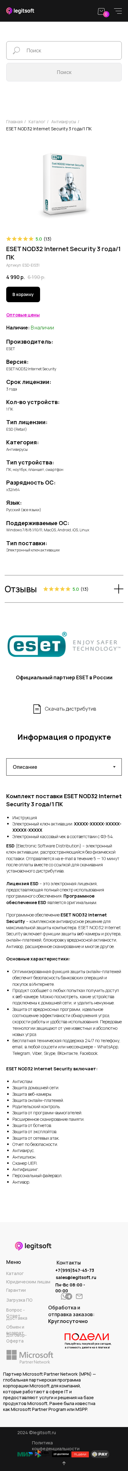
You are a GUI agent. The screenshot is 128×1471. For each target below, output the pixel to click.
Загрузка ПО (19, 1300)
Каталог (15, 1273)
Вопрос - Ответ (15, 1313)
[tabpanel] (64, 990)
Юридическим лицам (28, 1282)
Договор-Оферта (16, 1338)
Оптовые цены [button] (23, 315)
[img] (68, 1296)
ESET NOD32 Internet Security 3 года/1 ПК (49, 129)
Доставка (16, 1318)
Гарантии (16, 1290)
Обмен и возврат (15, 1330)
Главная (14, 121)
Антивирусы (63, 121)
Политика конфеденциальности (56, 1445)
